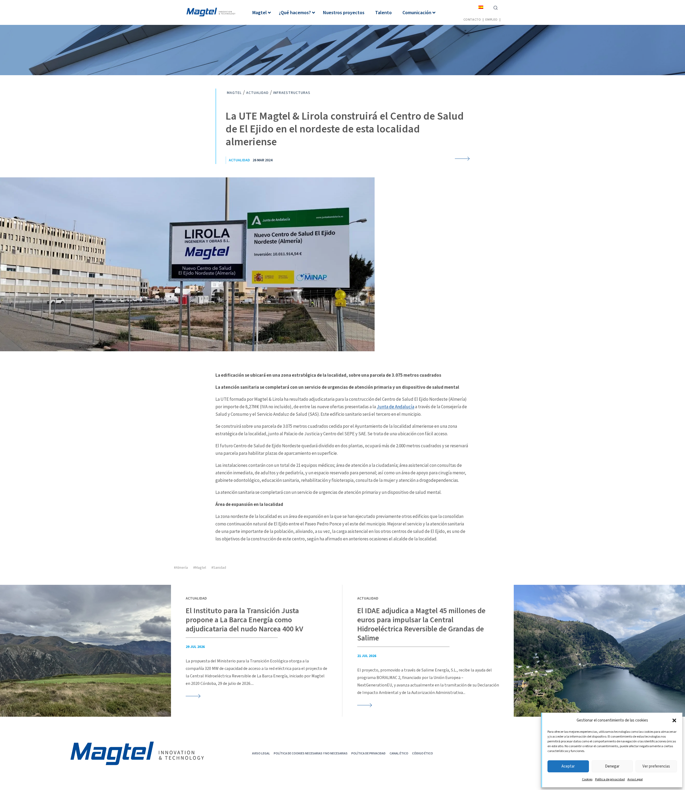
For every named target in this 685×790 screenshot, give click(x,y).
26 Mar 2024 (262, 160)
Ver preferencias (656, 766)
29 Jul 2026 (195, 647)
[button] (674, 720)
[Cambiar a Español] (481, 7)
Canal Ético (399, 753)
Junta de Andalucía (395, 407)
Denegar (612, 766)
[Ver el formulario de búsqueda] (495, 7)
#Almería (181, 567)
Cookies (587, 779)
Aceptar (568, 766)
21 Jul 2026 (366, 656)
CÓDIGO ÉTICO (422, 753)
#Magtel (199, 567)
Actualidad (239, 160)
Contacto (472, 19)
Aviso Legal (635, 779)
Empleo (491, 19)
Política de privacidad (610, 779)
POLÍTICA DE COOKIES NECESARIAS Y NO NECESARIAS (311, 753)
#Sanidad (218, 567)
